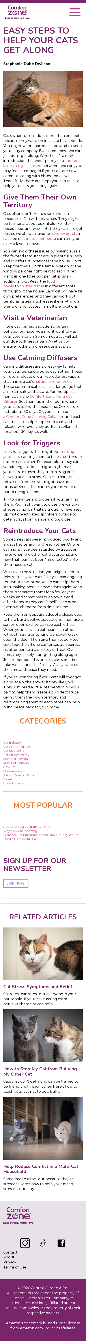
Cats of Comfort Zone (18, 775)
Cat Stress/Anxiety (16, 755)
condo (28, 239)
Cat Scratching (13, 750)
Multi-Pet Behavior (16, 763)
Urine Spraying (13, 783)
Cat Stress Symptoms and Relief (37, 987)
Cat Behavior (12, 742)
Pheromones (12, 771)
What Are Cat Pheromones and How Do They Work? (40, 835)
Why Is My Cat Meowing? (21, 831)
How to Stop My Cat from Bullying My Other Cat (40, 1071)
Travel (7, 779)
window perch (63, 234)
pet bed (45, 239)
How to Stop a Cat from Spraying (26, 826)
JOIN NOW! (15, 883)
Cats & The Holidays (17, 746)
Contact (10, 1252)
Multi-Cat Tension (15, 758)
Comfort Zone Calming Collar (32, 417)
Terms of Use (14, 1267)
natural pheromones (52, 381)
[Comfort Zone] (17, 12)
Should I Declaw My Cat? (21, 839)
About (9, 1257)
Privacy (9, 1262)
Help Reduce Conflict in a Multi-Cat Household (40, 1169)
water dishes (33, 286)
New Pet (9, 767)
